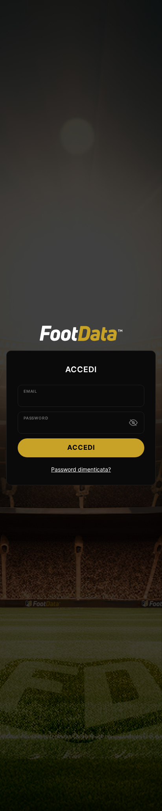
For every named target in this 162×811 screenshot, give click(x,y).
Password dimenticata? (81, 469)
